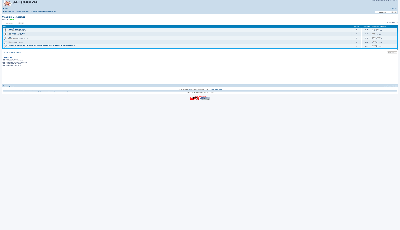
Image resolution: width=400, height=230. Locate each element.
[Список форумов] (7, 3)
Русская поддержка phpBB (215, 89)
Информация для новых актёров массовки (63, 91)
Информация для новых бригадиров (42, 91)
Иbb (9, 37)
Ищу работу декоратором (16, 29)
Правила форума (27, 91)
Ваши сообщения (17, 91)
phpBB (189, 89)
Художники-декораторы (13, 17)
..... (9, 41)
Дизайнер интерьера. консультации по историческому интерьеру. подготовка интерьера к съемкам (41, 45)
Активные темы (7, 91)
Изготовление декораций (16, 33)
